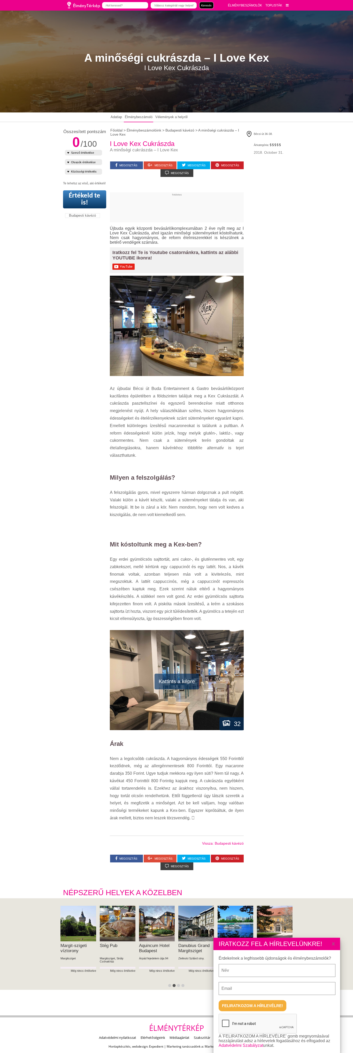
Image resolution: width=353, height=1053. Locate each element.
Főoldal (116, 130)
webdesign (140, 1046)
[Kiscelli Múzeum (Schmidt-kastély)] (275, 923)
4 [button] (183, 986)
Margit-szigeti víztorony (73, 948)
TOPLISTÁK (273, 5)
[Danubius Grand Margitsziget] (196, 923)
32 (235, 723)
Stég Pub (108, 945)
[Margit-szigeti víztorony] (78, 923)
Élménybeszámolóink (144, 130)
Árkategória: (261, 144)
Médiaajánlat (179, 1037)
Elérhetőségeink (153, 1037)
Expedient (156, 1046)
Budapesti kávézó (82, 215)
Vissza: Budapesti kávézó (223, 843)
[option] (78, 948)
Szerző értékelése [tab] (82, 152)
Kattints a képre (177, 681)
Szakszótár (202, 1037)
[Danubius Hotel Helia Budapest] (235, 923)
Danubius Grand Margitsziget (194, 948)
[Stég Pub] (117, 923)
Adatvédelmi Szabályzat (241, 1045)
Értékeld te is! (84, 199)
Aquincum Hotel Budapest (154, 948)
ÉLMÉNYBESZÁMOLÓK (245, 5)
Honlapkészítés (120, 1046)
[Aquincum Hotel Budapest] (157, 923)
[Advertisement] (204, 207)
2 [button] (175, 986)
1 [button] (170, 986)
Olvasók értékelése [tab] (83, 162)
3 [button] (179, 986)
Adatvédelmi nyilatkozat (117, 1037)
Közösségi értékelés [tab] (84, 171)
